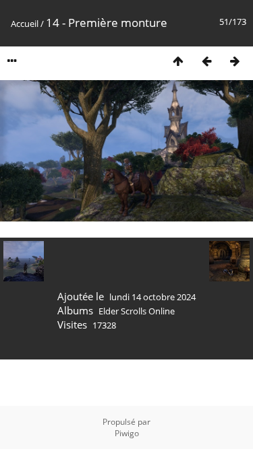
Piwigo (127, 433)
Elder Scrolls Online (137, 311)
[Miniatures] (178, 61)
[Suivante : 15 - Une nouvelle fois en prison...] (235, 61)
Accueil (24, 24)
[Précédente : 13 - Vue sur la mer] (206, 61)
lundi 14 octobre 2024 (152, 297)
